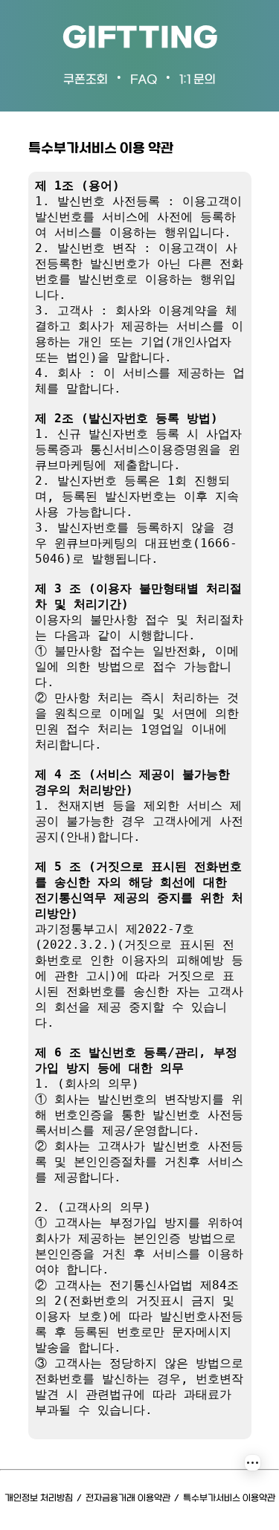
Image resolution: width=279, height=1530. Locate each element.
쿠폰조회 (85, 80)
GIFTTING (140, 39)
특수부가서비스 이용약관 (229, 1498)
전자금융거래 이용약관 (128, 1498)
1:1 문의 (197, 80)
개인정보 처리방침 (38, 1498)
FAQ (143, 80)
